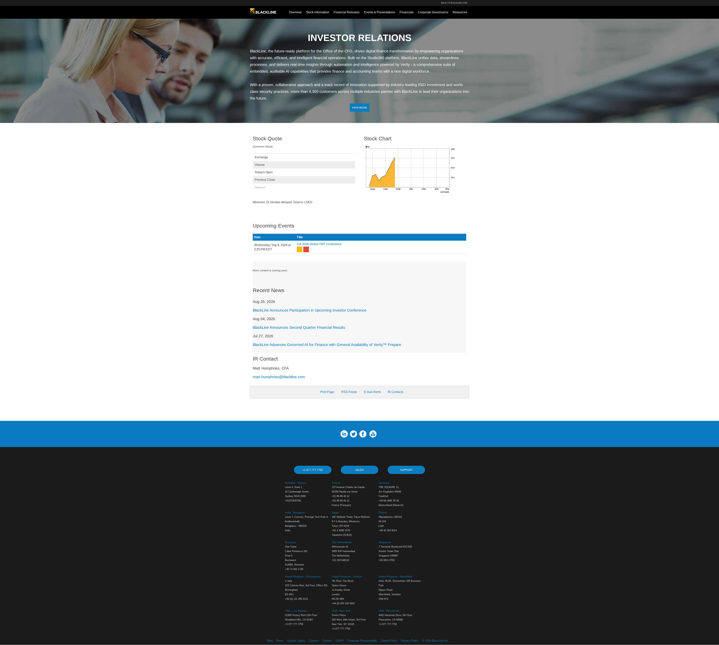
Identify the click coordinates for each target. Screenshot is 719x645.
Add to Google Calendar (306, 249)
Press (279, 640)
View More (359, 107)
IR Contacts (395, 392)
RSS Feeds (349, 392)
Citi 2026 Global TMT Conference (319, 244)
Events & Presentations (379, 12)
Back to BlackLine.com (454, 3)
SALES (359, 469)
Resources (460, 12)
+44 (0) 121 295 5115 (296, 598)
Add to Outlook (300, 249)
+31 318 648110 (340, 560)
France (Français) (341, 505)
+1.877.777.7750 (313, 469)
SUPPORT (406, 469)
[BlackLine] (263, 10)
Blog (270, 640)
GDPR (339, 640)
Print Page (327, 392)
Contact (327, 640)
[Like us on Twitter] (354, 433)
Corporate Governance (433, 12)
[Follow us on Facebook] (363, 433)
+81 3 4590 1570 (341, 530)
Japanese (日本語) (342, 534)
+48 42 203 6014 (388, 530)
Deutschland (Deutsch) (391, 505)
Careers (314, 640)
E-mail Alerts (372, 392)
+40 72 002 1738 (294, 569)
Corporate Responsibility (362, 640)
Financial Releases (347, 12)
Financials (406, 12)
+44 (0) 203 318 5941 (343, 603)
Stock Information (317, 12)
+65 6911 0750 (387, 560)
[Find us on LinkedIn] (345, 433)
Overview (295, 12)
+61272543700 (293, 500)
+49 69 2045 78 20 (389, 500)
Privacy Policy (410, 640)
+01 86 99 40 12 (340, 500)
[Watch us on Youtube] (374, 433)
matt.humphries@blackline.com (279, 377)
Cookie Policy (389, 640)
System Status (296, 640)
